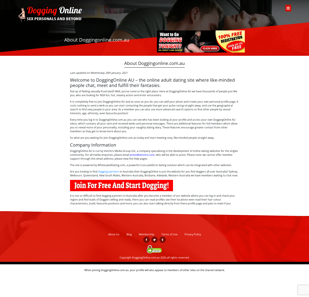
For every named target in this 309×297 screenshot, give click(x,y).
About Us (113, 234)
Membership (146, 234)
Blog (129, 234)
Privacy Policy (193, 234)
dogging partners (108, 171)
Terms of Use (169, 234)
